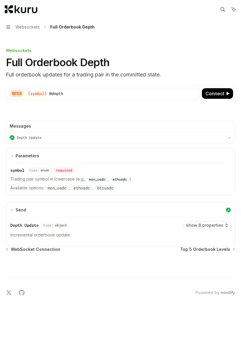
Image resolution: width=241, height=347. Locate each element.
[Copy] (194, 93)
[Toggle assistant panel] (233, 9)
